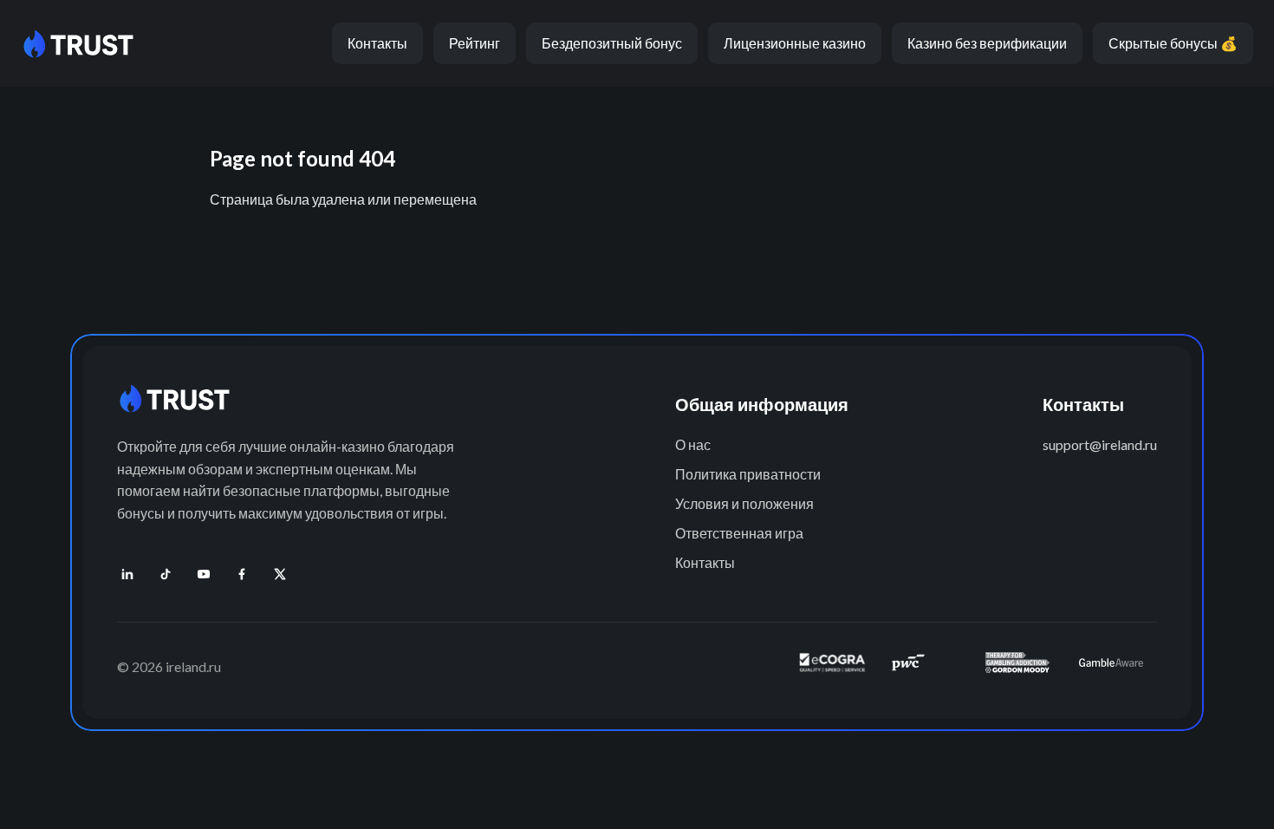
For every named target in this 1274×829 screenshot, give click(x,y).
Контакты (377, 43)
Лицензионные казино (795, 43)
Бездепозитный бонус (612, 43)
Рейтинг (474, 43)
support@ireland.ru (1100, 444)
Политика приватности (748, 474)
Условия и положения (744, 503)
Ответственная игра (739, 533)
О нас (693, 444)
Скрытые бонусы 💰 (1173, 43)
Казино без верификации (987, 43)
